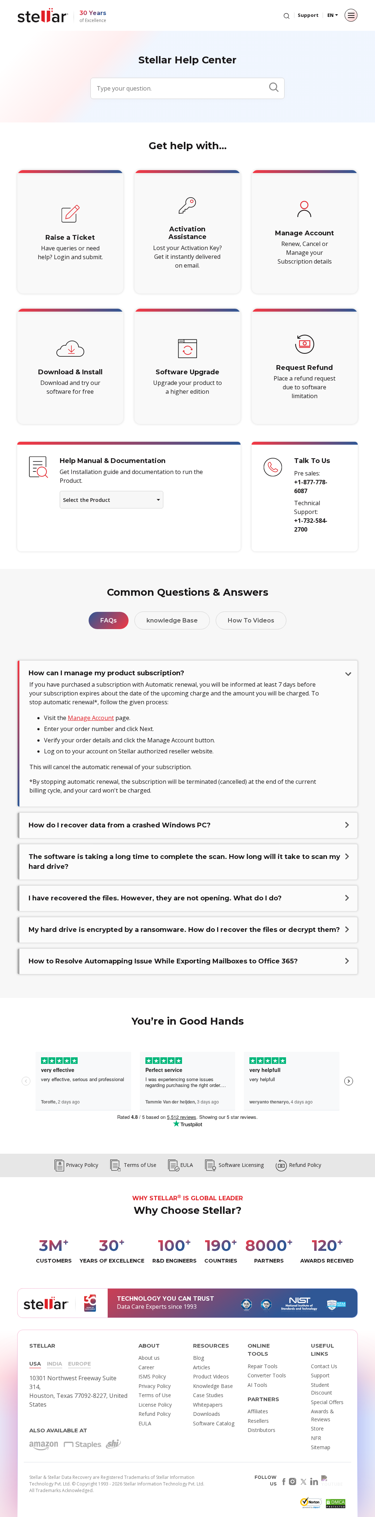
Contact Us (324, 1366)
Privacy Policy (154, 1385)
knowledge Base (172, 620)
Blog (198, 1357)
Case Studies (208, 1395)
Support (308, 15)
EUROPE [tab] (79, 1363)
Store (317, 1428)
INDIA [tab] (54, 1363)
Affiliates (258, 1411)
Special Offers (327, 1402)
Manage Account (91, 718)
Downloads (206, 1413)
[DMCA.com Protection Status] (335, 1504)
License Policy (155, 1404)
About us (149, 1357)
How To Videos (251, 620)
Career (146, 1367)
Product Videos (211, 1376)
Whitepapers (208, 1404)
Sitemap (320, 1447)
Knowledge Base (213, 1385)
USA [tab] (35, 1363)
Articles (201, 1367)
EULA (144, 1423)
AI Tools (257, 1384)
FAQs (108, 620)
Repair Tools (263, 1366)
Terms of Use (154, 1395)
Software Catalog (213, 1423)
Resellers (258, 1420)
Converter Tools (267, 1375)
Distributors (261, 1429)
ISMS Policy (152, 1376)
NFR (316, 1438)
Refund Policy (154, 1413)
